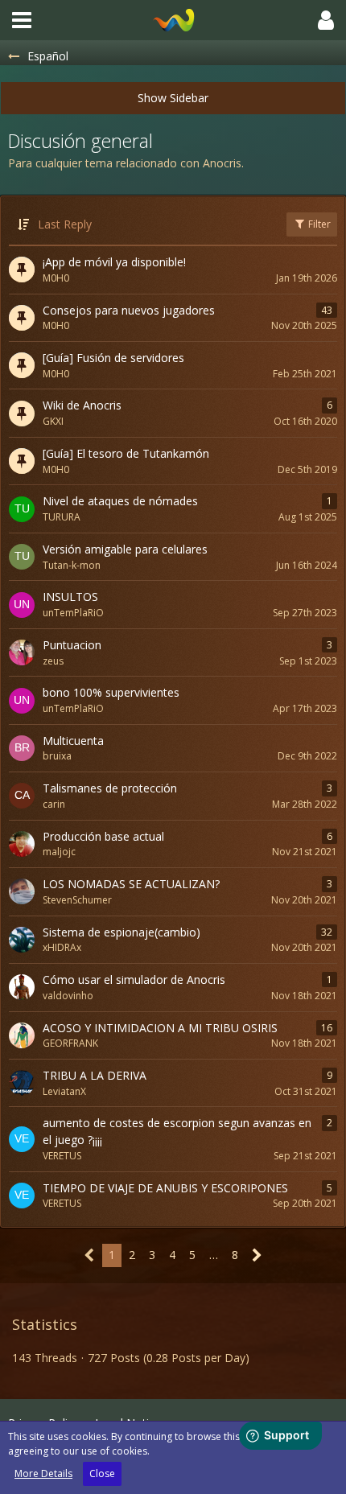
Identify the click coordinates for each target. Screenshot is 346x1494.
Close (102, 1473)
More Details (43, 1473)
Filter (318, 224)
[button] (21, 20)
